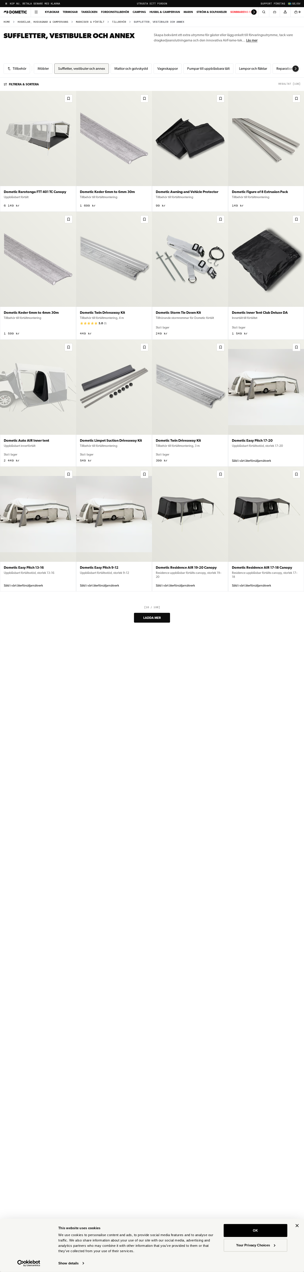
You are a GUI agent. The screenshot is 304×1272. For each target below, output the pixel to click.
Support (266, 3)
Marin (188, 12)
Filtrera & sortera (24, 84)
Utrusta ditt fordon (152, 3)
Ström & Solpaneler (212, 12)
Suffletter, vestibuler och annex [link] (159, 22)
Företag (279, 3)
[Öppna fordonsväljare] (274, 12)
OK (255, 1230)
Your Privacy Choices (253, 1245)
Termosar (70, 12)
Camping (139, 12)
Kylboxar (52, 12)
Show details (68, 1263)
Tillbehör (119, 22)
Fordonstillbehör (115, 12)
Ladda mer (152, 618)
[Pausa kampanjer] (6, 3)
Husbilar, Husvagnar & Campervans (43, 22)
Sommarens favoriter (247, 12)
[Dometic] (15, 12)
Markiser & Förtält (90, 22)
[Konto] (285, 12)
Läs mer (251, 40)
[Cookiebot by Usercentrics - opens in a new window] (28, 1263)
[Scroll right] (254, 12)
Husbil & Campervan (165, 12)
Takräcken (89, 12)
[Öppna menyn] (36, 12)
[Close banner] (297, 1225)
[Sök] (263, 12)
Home (7, 22)
